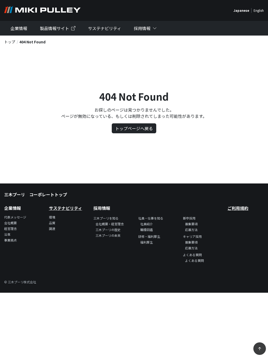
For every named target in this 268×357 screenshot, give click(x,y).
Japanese (241, 10)
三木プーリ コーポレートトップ (35, 194)
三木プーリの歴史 (108, 229)
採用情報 (142, 28)
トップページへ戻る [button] (134, 128)
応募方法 (191, 229)
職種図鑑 (146, 229)
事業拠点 (10, 240)
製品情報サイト (54, 28)
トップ (9, 41)
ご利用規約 (237, 208)
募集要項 (191, 224)
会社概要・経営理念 (110, 224)
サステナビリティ (104, 28)
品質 (52, 223)
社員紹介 (146, 224)
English (259, 10)
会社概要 (10, 223)
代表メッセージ (15, 217)
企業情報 (18, 28)
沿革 (7, 234)
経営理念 (10, 228)
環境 (52, 217)
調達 (52, 228)
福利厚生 (146, 242)
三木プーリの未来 (108, 235)
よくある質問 (194, 260)
